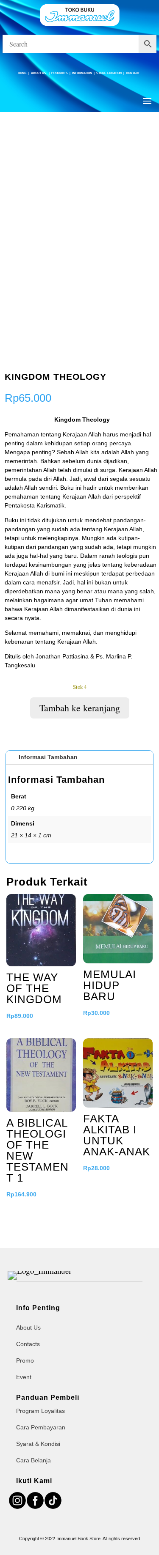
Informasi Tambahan (48, 757)
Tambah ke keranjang (79, 708)
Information (82, 72)
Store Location (109, 72)
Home (22, 72)
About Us (39, 72)
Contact (132, 72)
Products (59, 72)
